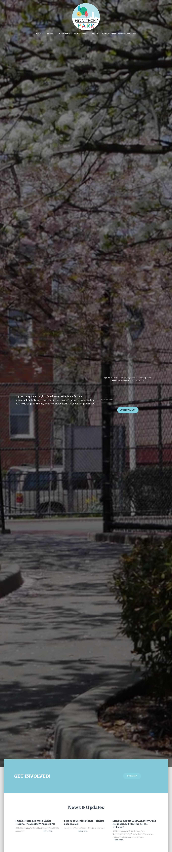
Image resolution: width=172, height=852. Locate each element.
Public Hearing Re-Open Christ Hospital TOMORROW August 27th (35, 822)
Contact (95, 34)
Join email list (128, 410)
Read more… (48, 831)
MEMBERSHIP (132, 776)
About (38, 34)
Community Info (80, 34)
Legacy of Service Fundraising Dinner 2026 (119, 34)
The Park (50, 34)
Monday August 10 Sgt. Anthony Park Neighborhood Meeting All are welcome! (134, 824)
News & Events (64, 34)
